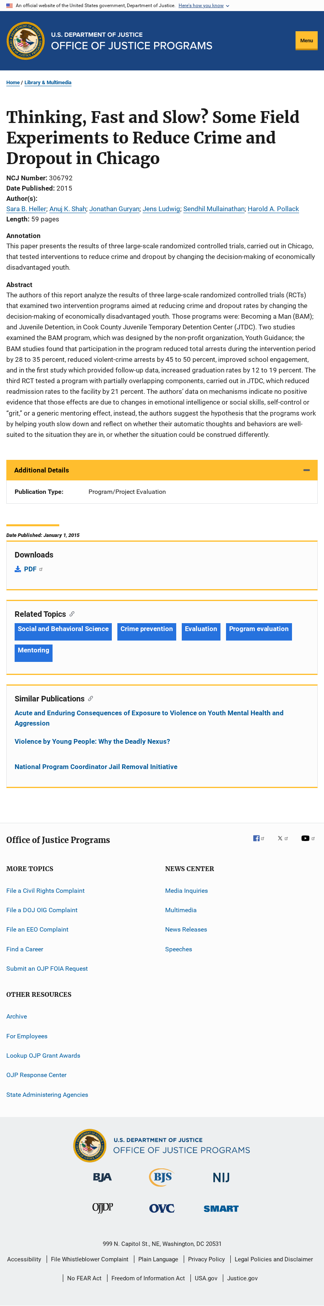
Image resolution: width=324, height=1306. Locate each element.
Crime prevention (147, 629)
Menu (306, 40)
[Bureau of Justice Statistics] (162, 1188)
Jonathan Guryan (114, 209)
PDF (31, 569)
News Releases (186, 929)
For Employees (26, 1036)
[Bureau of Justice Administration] (102, 1183)
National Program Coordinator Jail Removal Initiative (96, 767)
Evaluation (201, 629)
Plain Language (158, 1259)
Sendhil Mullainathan (214, 209)
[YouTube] (309, 843)
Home (13, 82)
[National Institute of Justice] (221, 1183)
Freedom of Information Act (148, 1278)
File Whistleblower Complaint (89, 1259)
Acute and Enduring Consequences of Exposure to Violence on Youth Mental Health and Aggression (149, 718)
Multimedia (181, 910)
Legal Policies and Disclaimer (274, 1259)
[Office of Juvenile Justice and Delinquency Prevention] (102, 1215)
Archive (16, 1016)
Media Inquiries (186, 890)
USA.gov (206, 1278)
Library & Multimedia (48, 82)
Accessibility (24, 1259)
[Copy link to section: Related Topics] (70, 613)
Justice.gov (242, 1278)
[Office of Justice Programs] (25, 40)
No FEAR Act (84, 1278)
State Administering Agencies (47, 1094)
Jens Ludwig (161, 209)
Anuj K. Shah (67, 209)
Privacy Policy (206, 1259)
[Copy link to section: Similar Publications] (89, 698)
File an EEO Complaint (37, 929)
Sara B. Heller (26, 209)
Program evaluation (259, 629)
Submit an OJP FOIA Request (47, 968)
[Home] (131, 40)
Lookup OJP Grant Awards (43, 1055)
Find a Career (24, 949)
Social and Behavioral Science (63, 629)
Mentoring (33, 650)
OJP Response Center (36, 1075)
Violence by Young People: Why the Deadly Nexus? (92, 741)
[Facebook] (262, 843)
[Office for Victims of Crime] (162, 1214)
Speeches (178, 949)
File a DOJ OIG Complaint (41, 910)
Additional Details (41, 470)
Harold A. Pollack (273, 209)
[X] (285, 843)
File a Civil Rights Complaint (45, 890)
